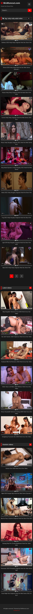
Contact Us (16, 610)
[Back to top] (28, 609)
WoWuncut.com (11, 3)
